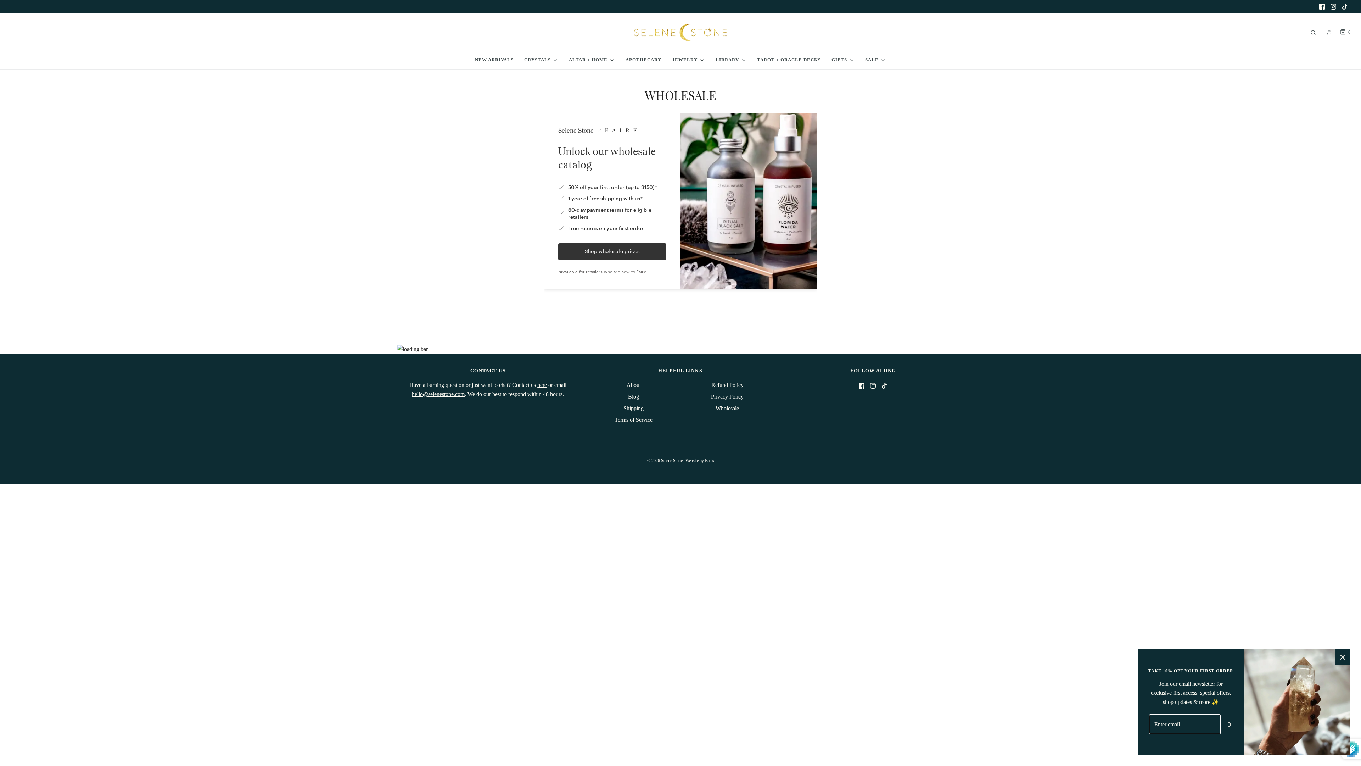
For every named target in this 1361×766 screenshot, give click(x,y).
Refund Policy (727, 385)
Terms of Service (634, 420)
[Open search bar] (1313, 32)
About (634, 385)
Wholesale (727, 408)
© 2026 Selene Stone (665, 460)
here (542, 385)
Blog (633, 397)
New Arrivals (494, 59)
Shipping (633, 408)
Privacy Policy (727, 397)
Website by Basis (699, 460)
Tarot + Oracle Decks (789, 59)
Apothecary (643, 59)
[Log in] (1329, 32)
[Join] (1230, 724)
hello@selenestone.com (438, 394)
